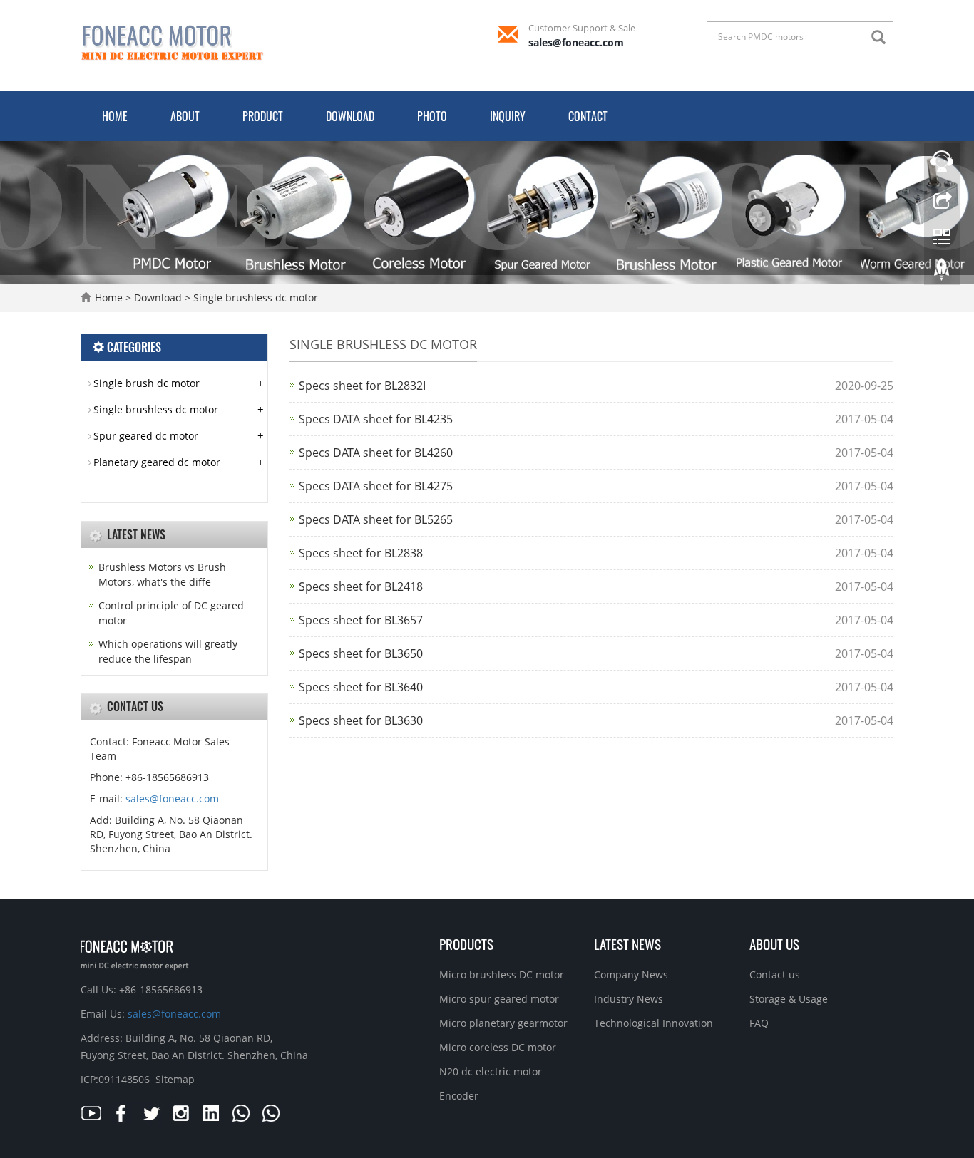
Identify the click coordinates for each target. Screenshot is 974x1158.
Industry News (628, 999)
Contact (588, 116)
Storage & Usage (788, 999)
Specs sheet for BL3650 (361, 653)
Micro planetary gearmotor (503, 1023)
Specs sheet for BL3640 (361, 687)
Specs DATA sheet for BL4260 (376, 452)
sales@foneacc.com (576, 42)
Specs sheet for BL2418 (361, 586)
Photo (432, 116)
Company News (631, 974)
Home (115, 116)
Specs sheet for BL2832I (362, 385)
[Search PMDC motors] (882, 37)
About (185, 116)
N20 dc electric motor (490, 1071)
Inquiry (508, 116)
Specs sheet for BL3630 (361, 720)
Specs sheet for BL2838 (361, 553)
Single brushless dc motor (254, 297)
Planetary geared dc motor (156, 462)
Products (466, 943)
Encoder (458, 1095)
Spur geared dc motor (145, 436)
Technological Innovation (653, 1023)
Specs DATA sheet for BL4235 (376, 419)
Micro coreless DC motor (497, 1047)
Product (262, 116)
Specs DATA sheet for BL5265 (376, 519)
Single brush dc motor (146, 383)
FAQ (759, 1023)
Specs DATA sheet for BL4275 (376, 486)
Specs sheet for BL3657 (361, 620)
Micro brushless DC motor (501, 974)
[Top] (942, 273)
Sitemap (175, 1079)
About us (774, 943)
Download (350, 116)
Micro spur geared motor (499, 999)
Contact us (774, 974)
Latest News (627, 943)
